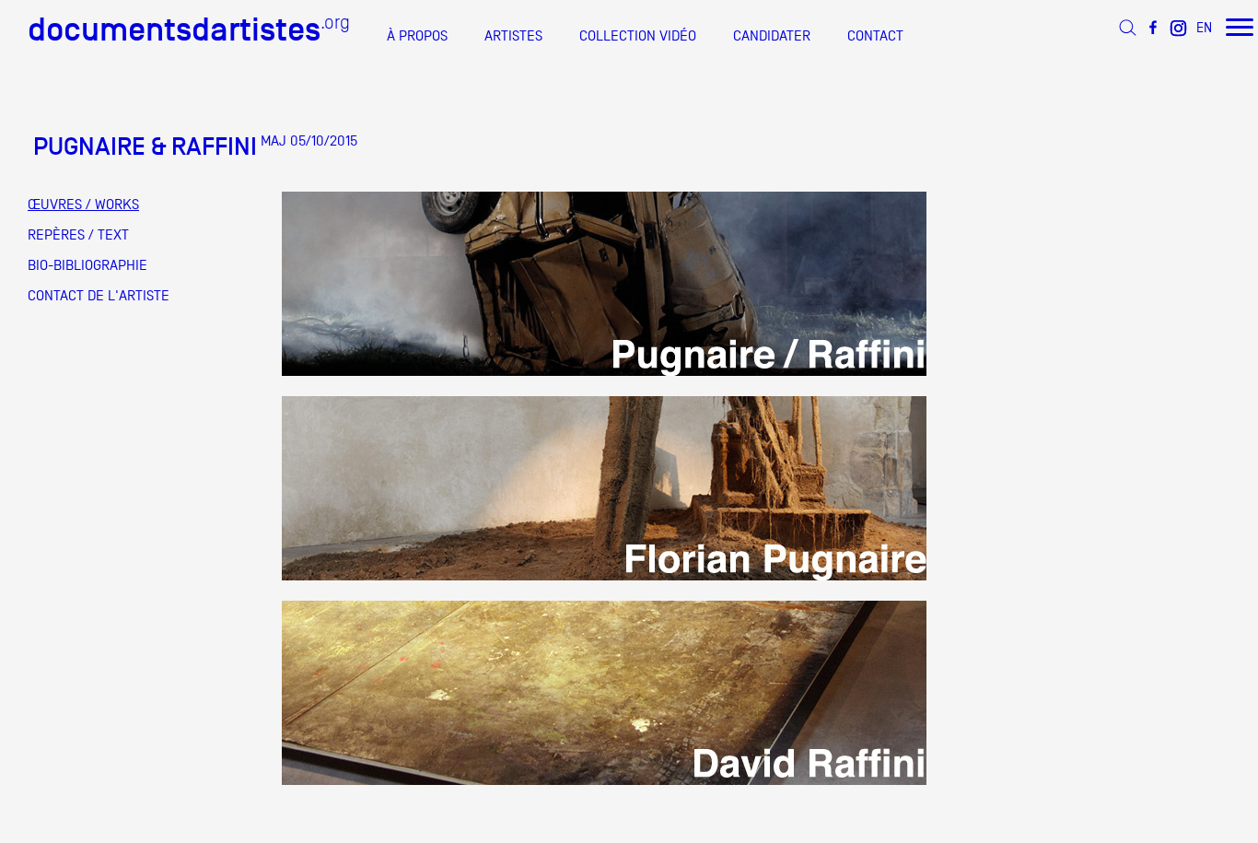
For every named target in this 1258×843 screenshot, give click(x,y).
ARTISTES (513, 36)
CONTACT (875, 36)
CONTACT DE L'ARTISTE (98, 295)
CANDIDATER (771, 36)
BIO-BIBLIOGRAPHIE (87, 265)
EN (1204, 27)
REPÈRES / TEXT (78, 235)
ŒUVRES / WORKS (83, 204)
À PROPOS (417, 36)
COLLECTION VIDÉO (637, 36)
